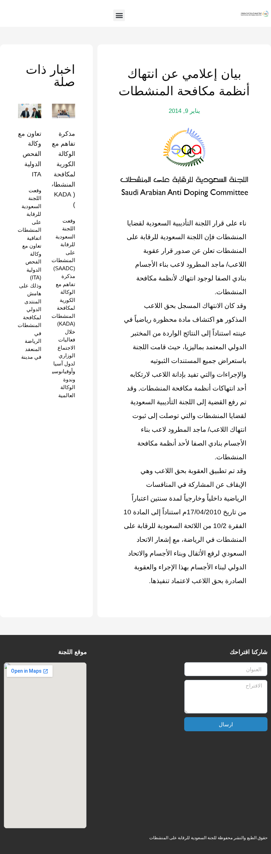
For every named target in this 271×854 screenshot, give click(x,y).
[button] (119, 15)
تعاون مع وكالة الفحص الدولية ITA (29, 154)
